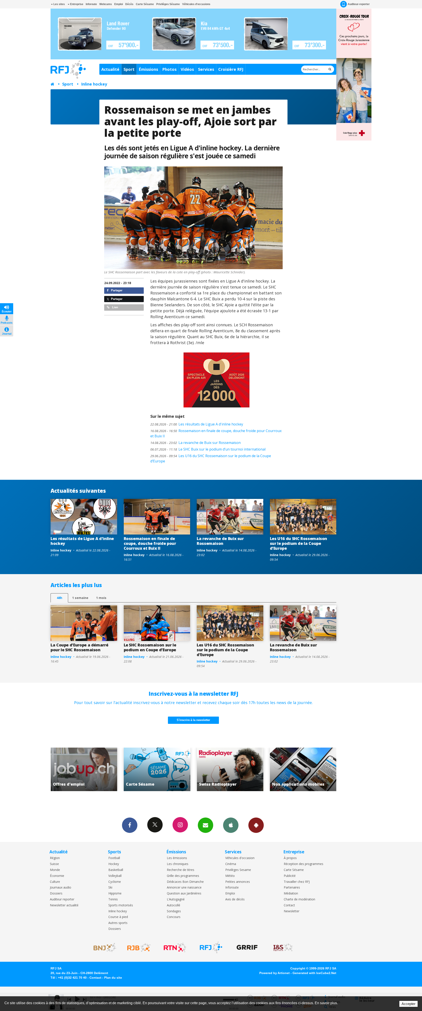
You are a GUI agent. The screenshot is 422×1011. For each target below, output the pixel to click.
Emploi (118, 4)
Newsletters (205, 825)
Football (114, 858)
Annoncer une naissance (184, 887)
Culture (55, 882)
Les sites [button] (59, 4)
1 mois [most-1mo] (101, 598)
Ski (110, 887)
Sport (129, 69)
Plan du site (113, 977)
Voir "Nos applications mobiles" (225, 769)
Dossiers (56, 893)
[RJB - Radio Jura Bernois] (138, 947)
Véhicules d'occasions (196, 4)
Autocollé (173, 905)
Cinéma (230, 864)
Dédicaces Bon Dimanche (185, 882)
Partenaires (292, 887)
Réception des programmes (303, 864)
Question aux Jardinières (184, 893)
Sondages (174, 911)
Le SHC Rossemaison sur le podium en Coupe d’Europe (150, 647)
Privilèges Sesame (238, 870)
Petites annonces (237, 882)
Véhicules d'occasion (240, 858)
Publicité (290, 876)
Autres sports (117, 923)
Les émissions (177, 858)
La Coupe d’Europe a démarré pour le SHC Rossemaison (79, 647)
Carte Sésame (145, 4)
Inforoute (91, 4)
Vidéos (187, 69)
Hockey (113, 864)
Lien (114, 307)
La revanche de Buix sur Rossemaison (195, 442)
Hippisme (115, 893)
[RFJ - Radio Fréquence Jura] (211, 947)
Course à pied (118, 917)
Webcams (105, 4)
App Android (256, 825)
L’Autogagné (176, 899)
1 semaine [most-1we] (80, 598)
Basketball (115, 870)
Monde (55, 870)
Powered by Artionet (274, 973)
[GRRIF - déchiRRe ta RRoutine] (247, 947)
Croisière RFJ (230, 69)
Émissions (148, 69)
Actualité (110, 69)
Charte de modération (299, 899)
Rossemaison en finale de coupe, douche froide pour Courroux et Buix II (216, 433)
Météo (230, 876)
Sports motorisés (120, 905)
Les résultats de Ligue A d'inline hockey (196, 424)
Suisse (54, 864)
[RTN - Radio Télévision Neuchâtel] (174, 947)
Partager (116, 290)
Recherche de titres (180, 870)
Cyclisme (114, 882)
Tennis (113, 899)
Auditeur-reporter (359, 4)
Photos (169, 69)
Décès (129, 4)
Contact (289, 905)
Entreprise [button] (76, 4)
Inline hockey (94, 84)
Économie (57, 876)
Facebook (129, 825)
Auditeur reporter (62, 899)
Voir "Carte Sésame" (79, 769)
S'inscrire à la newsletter (193, 720)
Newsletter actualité (64, 905)
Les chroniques (177, 864)
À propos (290, 858)
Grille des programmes (183, 876)
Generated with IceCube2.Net (314, 973)
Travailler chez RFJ (297, 882)
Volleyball (115, 876)
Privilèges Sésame (168, 4)
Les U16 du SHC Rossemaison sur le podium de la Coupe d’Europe (210, 458)
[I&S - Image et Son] (283, 947)
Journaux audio (60, 887)
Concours (173, 917)
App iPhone (230, 825)
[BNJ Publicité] (102, 947)
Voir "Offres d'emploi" (298, 769)
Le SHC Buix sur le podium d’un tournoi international (208, 449)
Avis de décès (235, 899)
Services (206, 69)
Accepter (408, 1004)
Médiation (291, 893)
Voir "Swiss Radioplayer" (152, 769)
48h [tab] (59, 598)
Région (55, 858)
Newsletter (291, 911)
